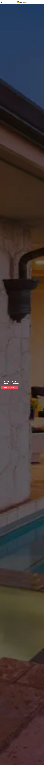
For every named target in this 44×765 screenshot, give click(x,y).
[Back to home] (22, 2)
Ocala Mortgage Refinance (9, 387)
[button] (1, 2)
